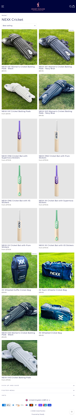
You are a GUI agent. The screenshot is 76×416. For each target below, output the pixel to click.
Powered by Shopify (38, 414)
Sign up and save (10, 385)
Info (4, 395)
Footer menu (8, 390)
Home (4, 15)
